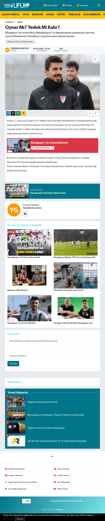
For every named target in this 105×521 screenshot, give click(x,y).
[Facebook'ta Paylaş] (8, 113)
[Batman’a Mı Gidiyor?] (29, 275)
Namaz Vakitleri (15, 475)
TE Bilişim (59, 510)
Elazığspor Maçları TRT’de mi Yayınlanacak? (75, 257)
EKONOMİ (37, 14)
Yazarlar (84, 5)
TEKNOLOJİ (74, 14)
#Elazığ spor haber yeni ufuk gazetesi (20, 42)
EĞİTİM (61, 14)
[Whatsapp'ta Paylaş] (18, 113)
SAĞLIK (50, 14)
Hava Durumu (63, 469)
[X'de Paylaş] (13, 113)
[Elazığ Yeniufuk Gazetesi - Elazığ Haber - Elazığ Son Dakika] (15, 5)
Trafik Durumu (63, 475)
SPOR (26, 14)
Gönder (13, 363)
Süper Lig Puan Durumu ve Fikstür (22, 482)
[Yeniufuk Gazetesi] (14, 210)
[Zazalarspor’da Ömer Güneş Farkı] (29, 242)
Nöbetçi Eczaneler (16, 469)
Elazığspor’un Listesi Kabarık (21, 323)
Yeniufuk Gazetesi (32, 208)
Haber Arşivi (62, 489)
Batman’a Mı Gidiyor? (17, 290)
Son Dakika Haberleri (17, 489)
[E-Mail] (25, 214)
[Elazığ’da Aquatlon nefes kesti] (76, 275)
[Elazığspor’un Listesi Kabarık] (29, 308)
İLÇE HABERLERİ (91, 14)
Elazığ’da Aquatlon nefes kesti (69, 290)
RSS (28, 501)
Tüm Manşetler (63, 482)
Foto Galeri (52, 5)
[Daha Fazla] (23, 113)
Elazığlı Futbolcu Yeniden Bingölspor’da (73, 323)
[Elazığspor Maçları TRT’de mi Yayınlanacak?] (76, 242)
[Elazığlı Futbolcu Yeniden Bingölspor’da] (76, 308)
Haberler (9, 22)
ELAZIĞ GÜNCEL (11, 14)
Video (69, 5)
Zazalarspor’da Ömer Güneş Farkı (23, 257)
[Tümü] (96, 382)
